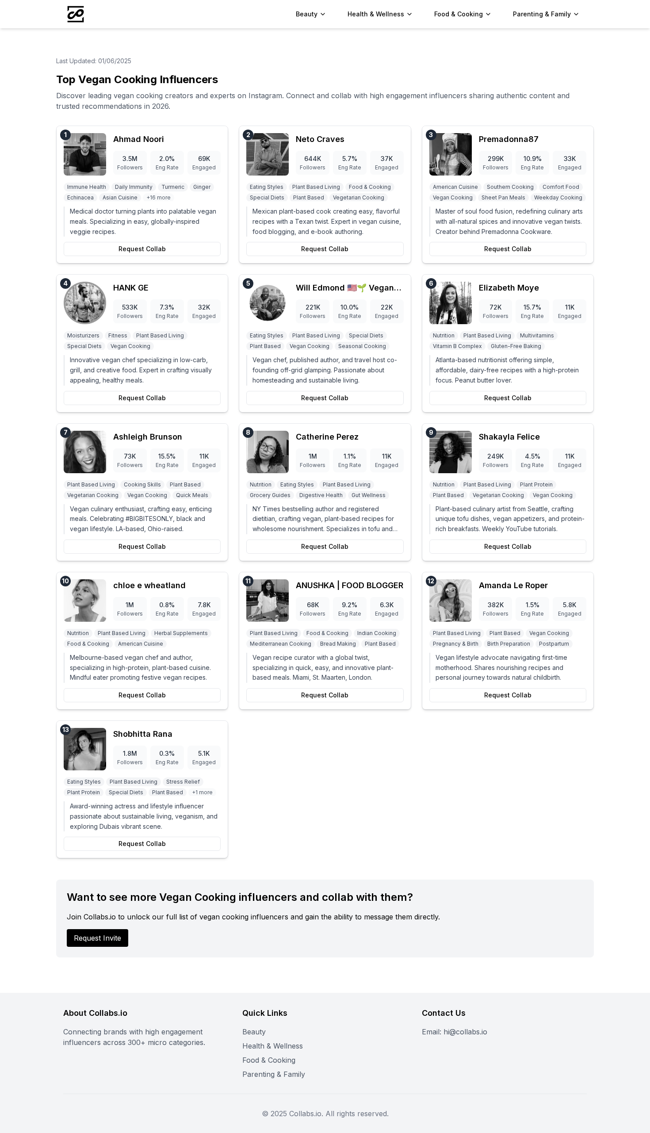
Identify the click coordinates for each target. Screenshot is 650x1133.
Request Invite (97, 938)
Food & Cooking (268, 1060)
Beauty (254, 1031)
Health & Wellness (272, 1045)
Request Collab (142, 249)
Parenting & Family (273, 1074)
